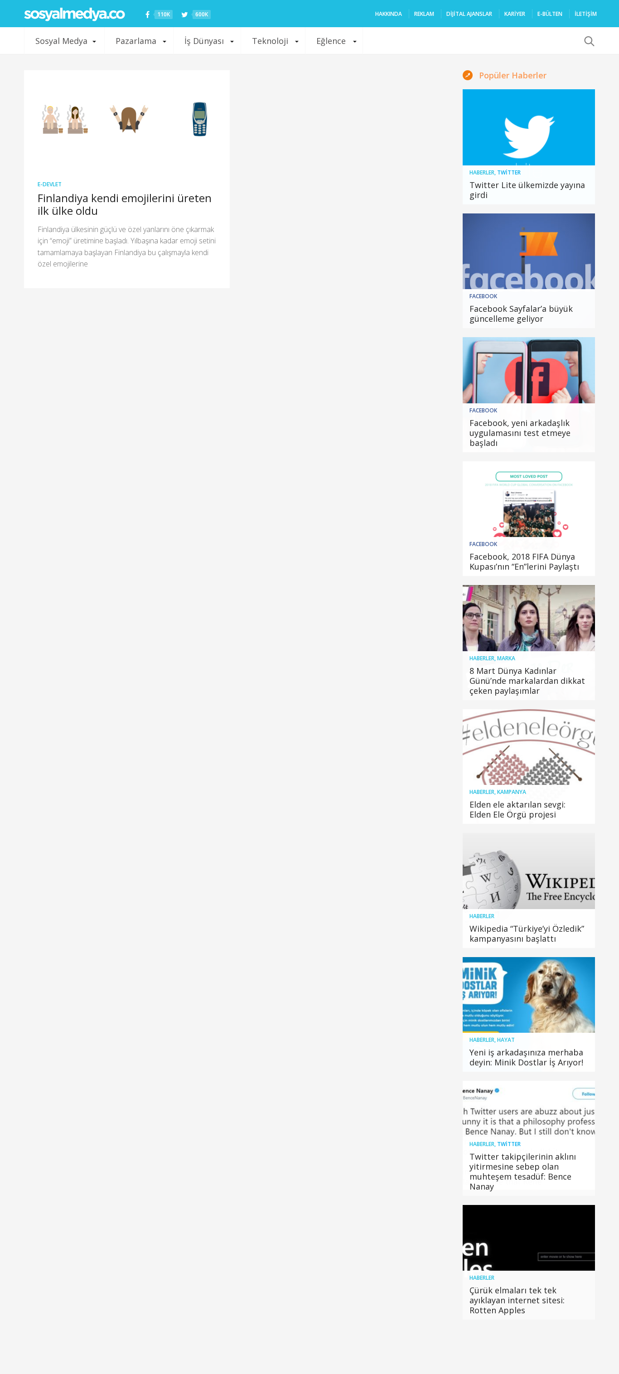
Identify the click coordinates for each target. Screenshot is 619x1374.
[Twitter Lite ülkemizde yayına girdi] (529, 146)
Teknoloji (270, 40)
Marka (506, 658)
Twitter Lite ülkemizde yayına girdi (527, 189)
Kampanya (511, 792)
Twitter (509, 172)
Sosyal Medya (61, 40)
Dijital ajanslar (469, 14)
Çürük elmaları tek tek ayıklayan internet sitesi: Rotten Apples (517, 1300)
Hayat (506, 1040)
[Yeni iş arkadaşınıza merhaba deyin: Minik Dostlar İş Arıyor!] (529, 1014)
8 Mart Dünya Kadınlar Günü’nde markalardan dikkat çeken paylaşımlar (527, 680)
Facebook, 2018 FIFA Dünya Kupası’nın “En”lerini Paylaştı (524, 561)
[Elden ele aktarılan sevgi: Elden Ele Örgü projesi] (529, 766)
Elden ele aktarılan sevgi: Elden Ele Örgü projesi (517, 809)
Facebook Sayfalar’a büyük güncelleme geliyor (521, 313)
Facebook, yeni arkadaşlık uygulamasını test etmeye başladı (520, 432)
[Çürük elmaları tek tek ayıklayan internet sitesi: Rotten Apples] (529, 1262)
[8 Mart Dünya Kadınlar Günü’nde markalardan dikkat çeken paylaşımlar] (529, 642)
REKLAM (424, 14)
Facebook (483, 296)
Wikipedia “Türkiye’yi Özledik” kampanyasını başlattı (526, 933)
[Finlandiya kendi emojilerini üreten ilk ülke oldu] (127, 119)
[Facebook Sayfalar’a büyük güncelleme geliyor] (529, 271)
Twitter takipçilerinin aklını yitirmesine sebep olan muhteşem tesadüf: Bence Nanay (522, 1171)
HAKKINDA (388, 14)
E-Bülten (549, 14)
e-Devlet (50, 184)
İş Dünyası (204, 40)
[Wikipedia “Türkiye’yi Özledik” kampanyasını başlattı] (529, 890)
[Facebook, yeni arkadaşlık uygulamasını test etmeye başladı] (529, 394)
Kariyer (514, 14)
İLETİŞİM (586, 14)
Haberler (481, 172)
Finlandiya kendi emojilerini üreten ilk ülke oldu (125, 204)
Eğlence (331, 40)
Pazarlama (136, 40)
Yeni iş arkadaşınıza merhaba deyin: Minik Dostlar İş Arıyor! (526, 1057)
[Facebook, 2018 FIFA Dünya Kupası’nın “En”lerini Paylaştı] (529, 518)
